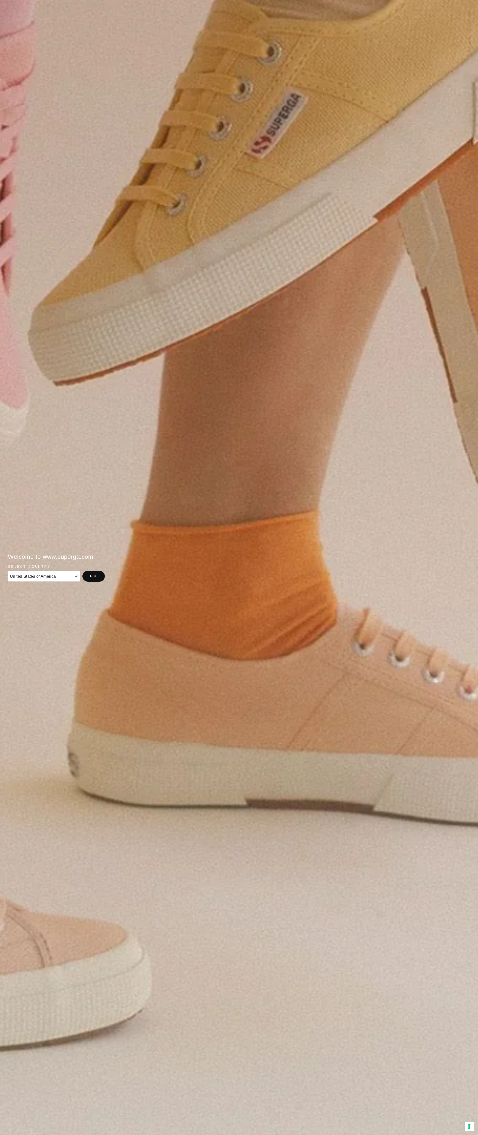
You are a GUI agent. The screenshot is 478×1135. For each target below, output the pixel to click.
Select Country (29, 566)
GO (93, 576)
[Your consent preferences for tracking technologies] (469, 1126)
